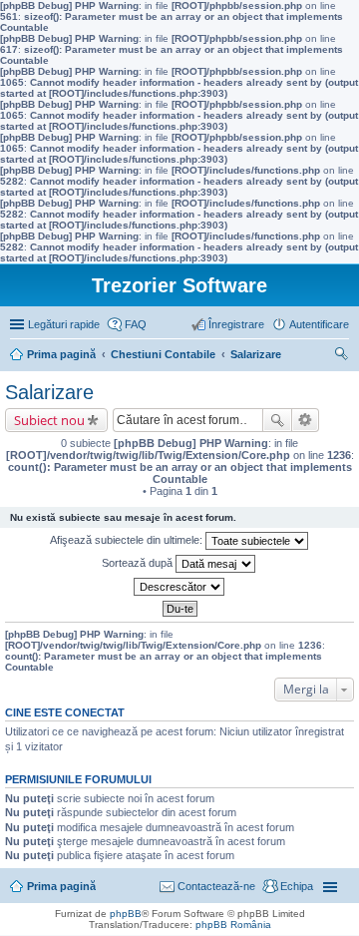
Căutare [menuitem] (341, 356)
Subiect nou (49, 420)
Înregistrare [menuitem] (236, 324)
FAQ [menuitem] (136, 324)
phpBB (126, 913)
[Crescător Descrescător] (179, 587)
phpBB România (233, 924)
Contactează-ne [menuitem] (216, 886)
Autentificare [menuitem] (319, 324)
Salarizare (49, 392)
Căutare (277, 420)
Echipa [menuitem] (296, 886)
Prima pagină (61, 886)
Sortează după (139, 563)
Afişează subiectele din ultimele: (127, 540)
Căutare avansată (305, 420)
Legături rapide (64, 324)
